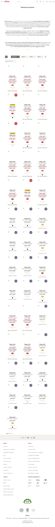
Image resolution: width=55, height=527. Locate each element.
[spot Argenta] (12, 146)
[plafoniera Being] (27, 117)
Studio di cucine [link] (7, 480)
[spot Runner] (12, 117)
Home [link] (7, 7)
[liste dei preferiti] (8, 66)
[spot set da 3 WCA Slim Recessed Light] (27, 274)
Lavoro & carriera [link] (7, 458)
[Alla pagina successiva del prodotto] (14, 433)
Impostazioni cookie (27, 521)
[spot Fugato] (27, 329)
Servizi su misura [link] (31, 449)
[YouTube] (28, 437)
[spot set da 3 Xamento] (12, 427)
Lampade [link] (21, 7)
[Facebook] (21, 437)
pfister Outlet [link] (6, 486)
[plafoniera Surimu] (12, 174)
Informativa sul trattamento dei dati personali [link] (39, 518)
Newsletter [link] (6, 470)
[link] (40, 1)
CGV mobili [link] (8, 518)
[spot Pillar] (12, 225)
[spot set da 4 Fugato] (27, 249)
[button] (27, 502)
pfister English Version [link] (8, 495)
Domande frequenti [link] (32, 467)
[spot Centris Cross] (12, 329)
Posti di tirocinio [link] (7, 461)
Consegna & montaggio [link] (33, 455)
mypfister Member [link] (7, 467)
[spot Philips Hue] (42, 354)
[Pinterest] (26, 437)
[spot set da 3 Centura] (42, 252)
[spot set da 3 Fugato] (27, 225)
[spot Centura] (12, 249)
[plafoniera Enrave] (12, 89)
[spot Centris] (27, 203)
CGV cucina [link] (14, 518)
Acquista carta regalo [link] (33, 470)
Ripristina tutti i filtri (9, 61)
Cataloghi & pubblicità (8, 452)
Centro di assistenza (8, 473)
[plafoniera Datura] (42, 89)
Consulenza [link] (30, 446)
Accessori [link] (16, 7)
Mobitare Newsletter (8, 492)
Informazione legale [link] (22, 518)
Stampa (5, 464)
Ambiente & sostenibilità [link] (9, 449)
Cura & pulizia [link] (31, 464)
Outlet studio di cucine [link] (8, 489)
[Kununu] (34, 437)
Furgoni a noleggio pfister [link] (34, 458)
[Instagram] (23, 437)
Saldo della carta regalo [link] (33, 473)
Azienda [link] (5, 446)
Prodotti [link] (11, 7)
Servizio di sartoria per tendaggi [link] (35, 452)
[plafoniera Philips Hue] (27, 379)
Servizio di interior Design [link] (34, 461)
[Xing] (31, 437)
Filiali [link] (4, 455)
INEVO (4, 483)
